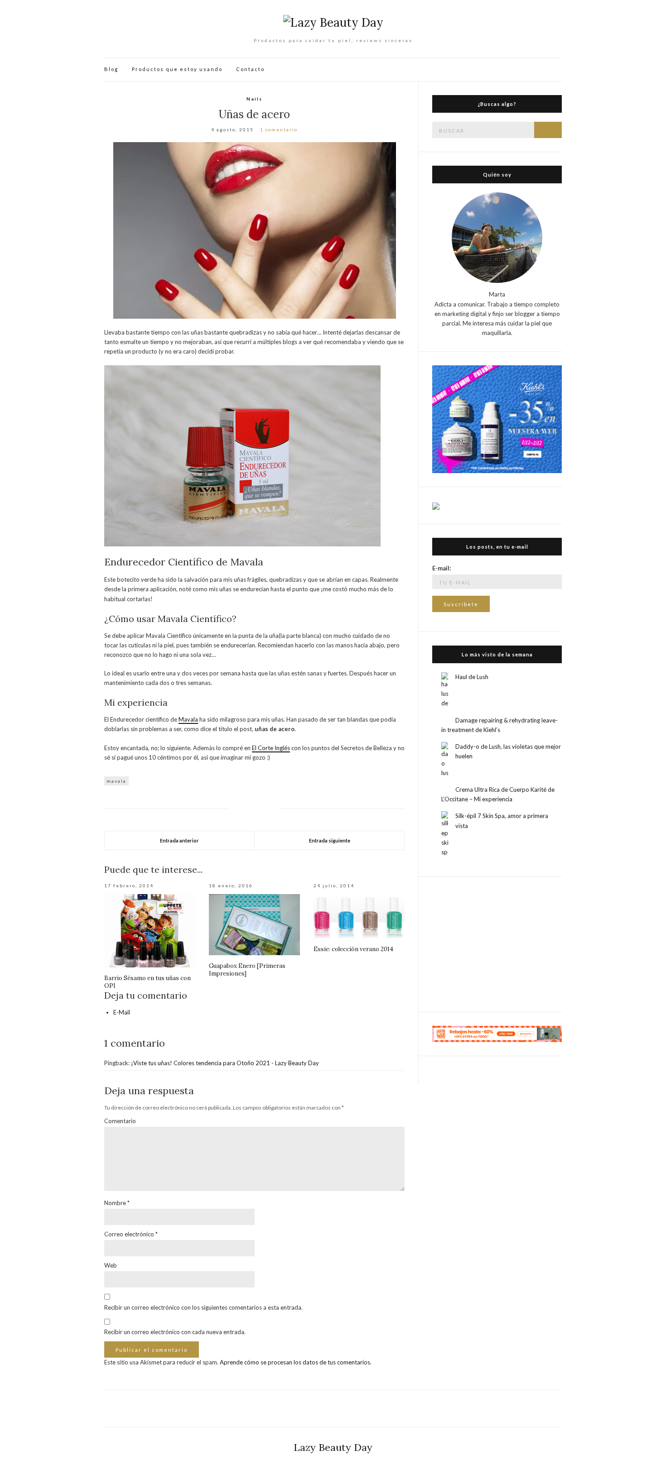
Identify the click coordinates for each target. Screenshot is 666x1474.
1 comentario (279, 129)
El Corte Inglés (271, 747)
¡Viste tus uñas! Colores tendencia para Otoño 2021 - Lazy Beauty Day (225, 1063)
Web (110, 1265)
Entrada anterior (179, 840)
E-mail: (441, 568)
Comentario (120, 1121)
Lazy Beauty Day (333, 1447)
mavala (116, 781)
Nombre (117, 1202)
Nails (254, 98)
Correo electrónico (131, 1234)
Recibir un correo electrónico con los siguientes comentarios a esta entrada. (203, 1307)
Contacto (250, 69)
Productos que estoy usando (177, 69)
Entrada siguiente (329, 840)
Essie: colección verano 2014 (353, 949)
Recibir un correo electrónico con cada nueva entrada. (175, 1331)
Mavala (188, 719)
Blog (111, 69)
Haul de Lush (471, 676)
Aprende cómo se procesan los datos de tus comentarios (295, 1362)
